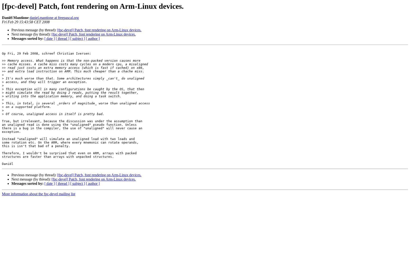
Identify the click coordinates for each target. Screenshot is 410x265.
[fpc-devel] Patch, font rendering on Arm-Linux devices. (99, 30)
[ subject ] (77, 39)
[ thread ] (62, 39)
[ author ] (93, 39)
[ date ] (49, 39)
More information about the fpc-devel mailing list (38, 194)
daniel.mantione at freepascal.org (54, 18)
